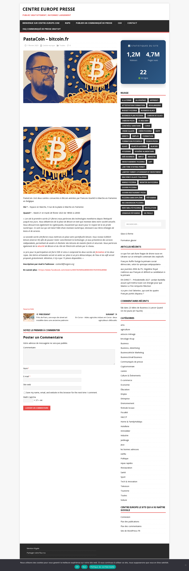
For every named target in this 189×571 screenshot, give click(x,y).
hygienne (126, 151)
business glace (148, 110)
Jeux (122, 444)
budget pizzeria (129, 110)
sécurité (41, 246)
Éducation (125, 389)
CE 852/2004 (143, 120)
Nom (25, 368)
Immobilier (125, 431)
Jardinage (125, 440)
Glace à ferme (127, 233)
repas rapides (127, 463)
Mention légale (33, 548)
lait (150, 162)
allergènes (140, 100)
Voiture (124, 500)
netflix (123, 454)
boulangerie (155, 105)
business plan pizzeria (132, 115)
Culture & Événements (131, 375)
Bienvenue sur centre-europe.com (41, 23)
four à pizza (152, 141)
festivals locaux (127, 408)
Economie (125, 384)
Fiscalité (124, 412)
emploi (135, 136)
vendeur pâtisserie (131, 213)
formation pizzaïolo (132, 141)
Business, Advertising (130, 348)
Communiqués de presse (132, 361)
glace (124, 146)
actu (123, 325)
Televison (125, 486)
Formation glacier (128, 240)
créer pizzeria (145, 131)
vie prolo (148, 213)
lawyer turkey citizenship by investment (141, 172)
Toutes (62, 45)
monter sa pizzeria (149, 182)
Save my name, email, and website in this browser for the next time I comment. (61, 392)
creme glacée (128, 131)
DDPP (158, 131)
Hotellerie (125, 426)
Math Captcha (29, 397)
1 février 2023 (32, 45)
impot (141, 157)
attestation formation (133, 105)
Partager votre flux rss (36, 553)
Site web (27, 384)
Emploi (124, 394)
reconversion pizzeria (132, 203)
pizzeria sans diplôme (132, 197)
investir (152, 157)
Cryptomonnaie (127, 366)
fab (122, 307)
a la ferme (127, 100)
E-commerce (126, 380)
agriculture (125, 329)
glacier (154, 146)
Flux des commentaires (131, 526)
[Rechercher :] (143, 224)
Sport (123, 477)
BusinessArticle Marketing (132, 352)
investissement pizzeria (133, 162)
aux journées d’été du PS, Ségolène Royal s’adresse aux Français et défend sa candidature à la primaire (143, 272)
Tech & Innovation (129, 481)
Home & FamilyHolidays (131, 421)
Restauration (126, 467)
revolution (150, 208)
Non (84, 567)
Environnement (127, 403)
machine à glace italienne (134, 177)
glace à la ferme (139, 146)
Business (125, 343)
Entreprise (125, 398)
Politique (124, 458)
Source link (28, 309)
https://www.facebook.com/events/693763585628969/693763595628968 (73, 270)
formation (100, 252)
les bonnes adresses (130, 449)
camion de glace (155, 115)
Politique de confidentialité (102, 567)
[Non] (185, 565)
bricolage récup (127, 338)
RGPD (67, 23)
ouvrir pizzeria (129, 187)
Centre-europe (48, 45)
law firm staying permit (133, 167)
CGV (120, 23)
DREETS (125, 136)
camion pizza (128, 120)
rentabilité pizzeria (131, 208)
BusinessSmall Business (131, 357)
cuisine (124, 371)
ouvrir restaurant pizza (134, 192)
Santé (123, 472)
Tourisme (125, 490)
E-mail (26, 376)
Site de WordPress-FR (130, 530)
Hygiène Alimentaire (144, 151)
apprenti (154, 100)
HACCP (124, 417)
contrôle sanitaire (131, 126)
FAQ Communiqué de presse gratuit (42, 29)
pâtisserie (151, 197)
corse (147, 126)
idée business (128, 157)
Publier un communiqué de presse (94, 23)
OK (77, 567)
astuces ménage (128, 334)
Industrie (124, 435)
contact (132, 23)
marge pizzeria (129, 182)
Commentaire (29, 347)
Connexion (125, 517)
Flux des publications (130, 521)
